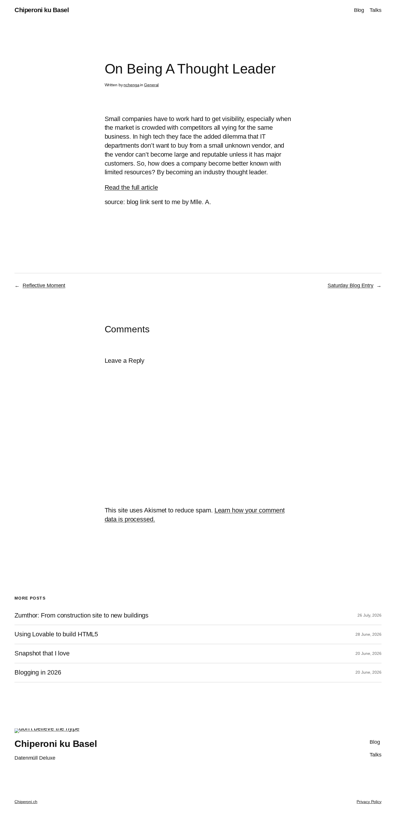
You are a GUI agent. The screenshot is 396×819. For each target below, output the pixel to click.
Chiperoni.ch (25, 801)
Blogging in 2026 (37, 672)
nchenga (131, 85)
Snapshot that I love (42, 653)
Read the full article (131, 187)
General (151, 85)
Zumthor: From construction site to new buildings (81, 615)
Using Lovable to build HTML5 (56, 634)
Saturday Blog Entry (350, 285)
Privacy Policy (369, 801)
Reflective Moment (44, 285)
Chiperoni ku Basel (41, 10)
